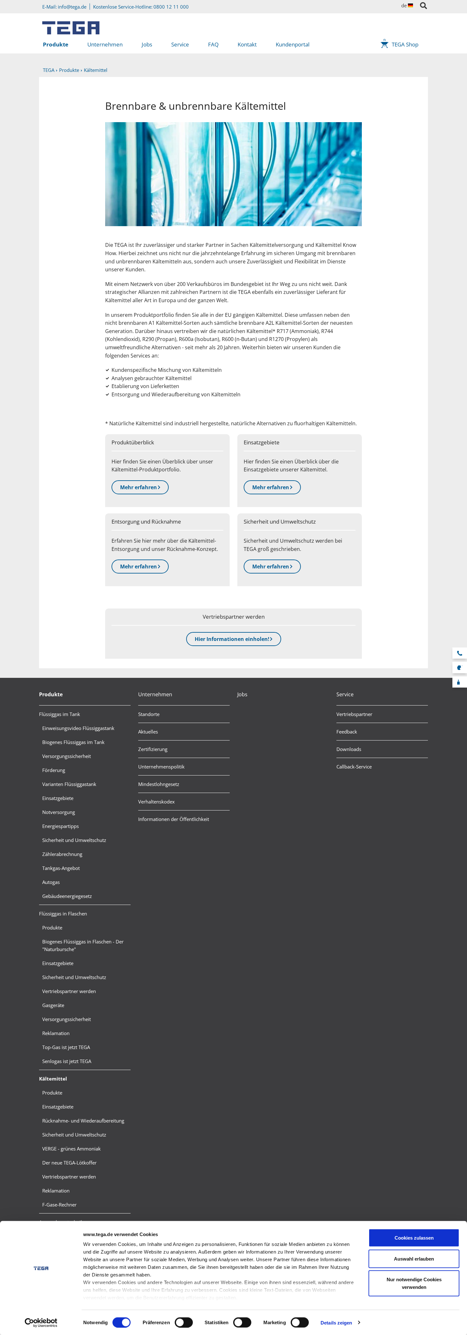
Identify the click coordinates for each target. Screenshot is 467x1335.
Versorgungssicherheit (66, 756)
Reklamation (56, 1033)
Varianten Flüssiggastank (69, 784)
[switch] (184, 1322)
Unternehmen (105, 44)
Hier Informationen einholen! (232, 639)
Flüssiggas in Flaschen (63, 913)
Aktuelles (148, 731)
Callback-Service (354, 766)
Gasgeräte (53, 1005)
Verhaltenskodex (156, 801)
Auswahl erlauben (414, 1258)
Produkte (55, 44)
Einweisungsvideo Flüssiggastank (78, 728)
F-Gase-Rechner (59, 1204)
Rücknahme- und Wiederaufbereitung (83, 1120)
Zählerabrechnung (62, 854)
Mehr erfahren (138, 487)
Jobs (147, 44)
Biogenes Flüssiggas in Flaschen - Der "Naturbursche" (83, 945)
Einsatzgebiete (57, 798)
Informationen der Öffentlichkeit (173, 819)
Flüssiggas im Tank (59, 714)
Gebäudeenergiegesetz (67, 896)
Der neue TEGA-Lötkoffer (69, 1162)
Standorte (148, 714)
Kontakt (247, 44)
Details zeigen (336, 1322)
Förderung (53, 770)
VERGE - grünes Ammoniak (71, 1148)
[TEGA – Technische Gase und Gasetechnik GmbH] (71, 25)
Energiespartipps (60, 826)
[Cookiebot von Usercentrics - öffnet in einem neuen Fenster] (41, 1322)
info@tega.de (72, 6)
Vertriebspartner (354, 714)
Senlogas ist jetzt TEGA (66, 1061)
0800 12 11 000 (171, 6)
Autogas (51, 882)
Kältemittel (53, 1078)
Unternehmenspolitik (161, 766)
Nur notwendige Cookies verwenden (414, 1283)
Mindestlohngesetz (158, 784)
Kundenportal (292, 44)
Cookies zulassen (414, 1238)
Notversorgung (58, 812)
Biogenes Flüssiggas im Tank (73, 742)
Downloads (348, 749)
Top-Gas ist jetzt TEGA (66, 1047)
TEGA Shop (405, 44)
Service (180, 44)
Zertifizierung (152, 749)
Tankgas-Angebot (61, 868)
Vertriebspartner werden (69, 991)
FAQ (213, 44)
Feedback (346, 731)
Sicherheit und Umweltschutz (74, 840)
